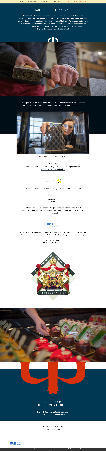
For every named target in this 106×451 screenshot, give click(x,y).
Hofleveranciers (32, 1)
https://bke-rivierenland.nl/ (73, 235)
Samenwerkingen (58, 1)
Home (21, 1)
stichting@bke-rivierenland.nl (53, 169)
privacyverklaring (79, 450)
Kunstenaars (45, 1)
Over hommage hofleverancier (76, 1)
